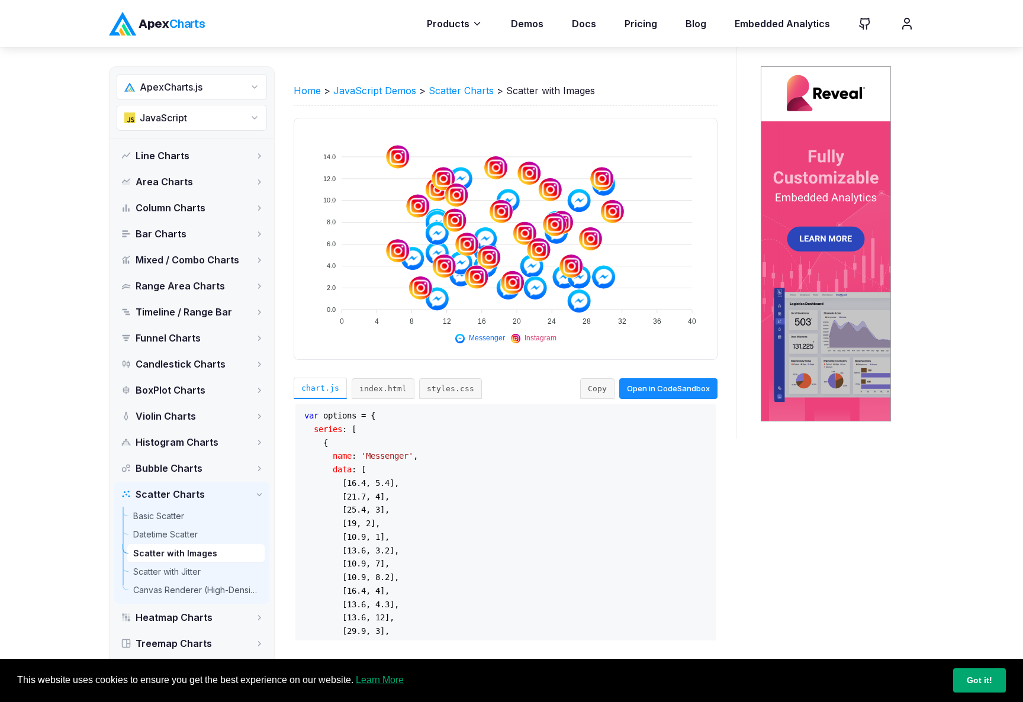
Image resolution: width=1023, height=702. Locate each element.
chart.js (320, 388)
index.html (383, 388)
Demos (527, 24)
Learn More (380, 680)
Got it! (979, 680)
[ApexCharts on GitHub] (855, 23)
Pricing (641, 24)
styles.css (450, 388)
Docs (584, 24)
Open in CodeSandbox (668, 388)
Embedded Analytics (782, 24)
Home (307, 90)
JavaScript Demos (374, 90)
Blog (696, 24)
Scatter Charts (461, 90)
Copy (597, 388)
